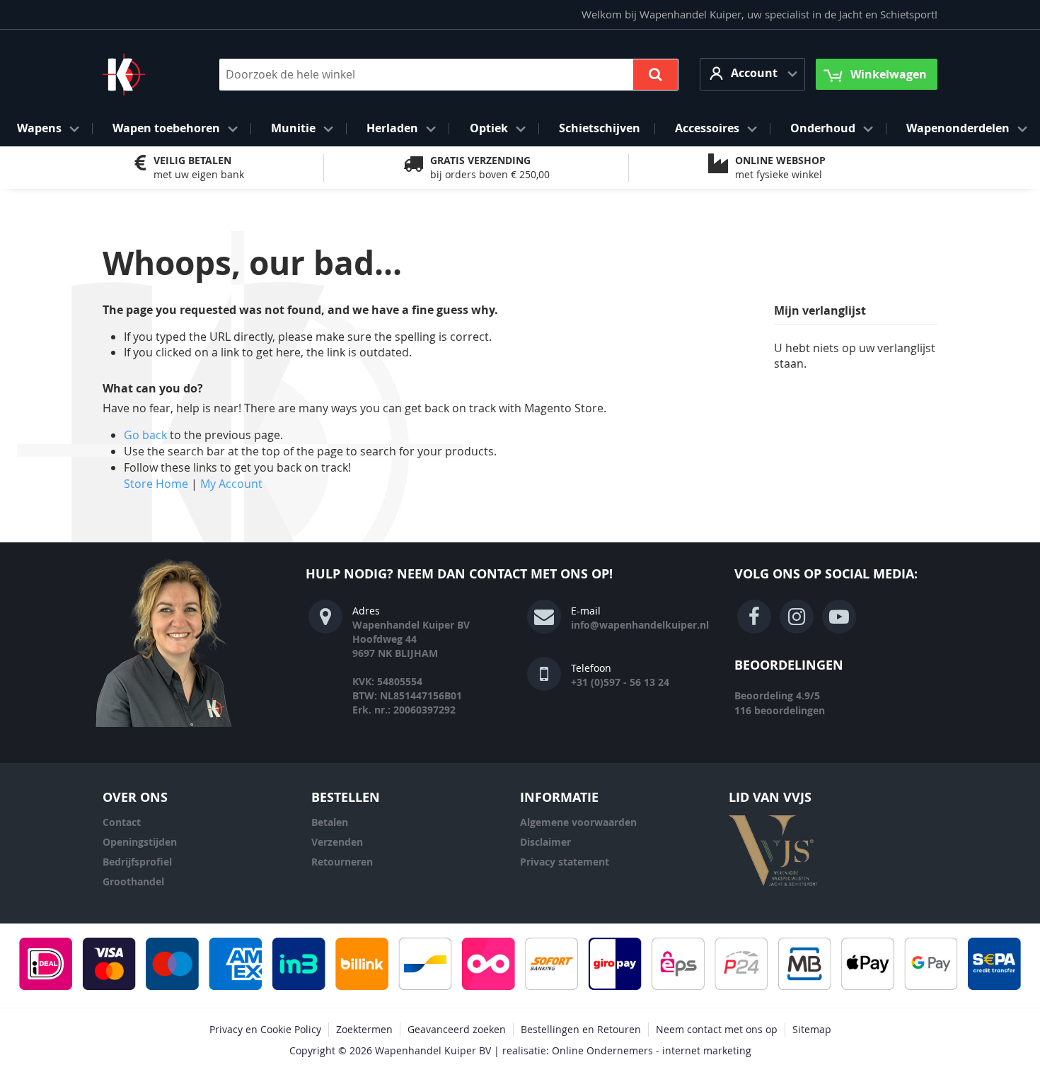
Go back (145, 435)
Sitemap (811, 1029)
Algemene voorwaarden (578, 822)
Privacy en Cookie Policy (265, 1029)
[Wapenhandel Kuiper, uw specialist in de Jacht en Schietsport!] (145, 74)
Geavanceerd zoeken (457, 1029)
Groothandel (133, 881)
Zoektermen (364, 1029)
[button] (752, 74)
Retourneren (342, 861)
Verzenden (337, 842)
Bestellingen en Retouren (581, 1029)
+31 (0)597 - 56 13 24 (620, 682)
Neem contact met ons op (717, 1029)
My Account (231, 483)
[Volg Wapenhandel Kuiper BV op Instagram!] (796, 616)
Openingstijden (140, 842)
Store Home (156, 483)
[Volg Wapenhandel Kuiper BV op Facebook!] (754, 616)
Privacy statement (564, 861)
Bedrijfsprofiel (137, 861)
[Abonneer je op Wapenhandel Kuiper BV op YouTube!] (839, 616)
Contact (122, 822)
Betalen (329, 822)
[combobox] (448, 75)
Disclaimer (545, 842)
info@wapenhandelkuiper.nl (640, 624)
